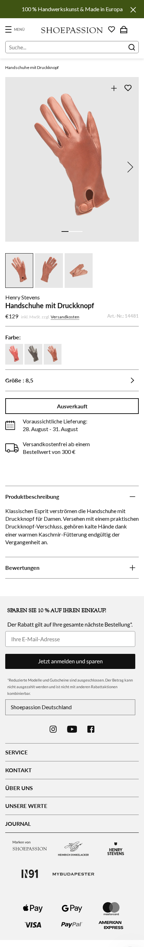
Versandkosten (65, 316)
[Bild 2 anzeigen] (72, 231)
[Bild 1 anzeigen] (65, 231)
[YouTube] (72, 729)
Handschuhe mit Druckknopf (32, 67)
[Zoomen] (114, 88)
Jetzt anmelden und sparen (70, 661)
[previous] (15, 167)
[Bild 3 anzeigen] (78, 231)
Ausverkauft (72, 406)
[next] (129, 167)
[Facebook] (90, 729)
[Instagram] (53, 729)
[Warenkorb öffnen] (123, 29)
